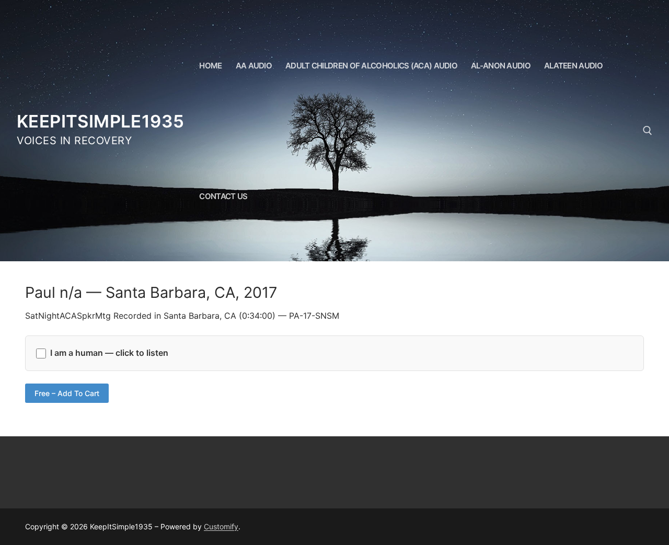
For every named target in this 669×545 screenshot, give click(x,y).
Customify (221, 526)
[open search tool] (647, 130)
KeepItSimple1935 (100, 121)
